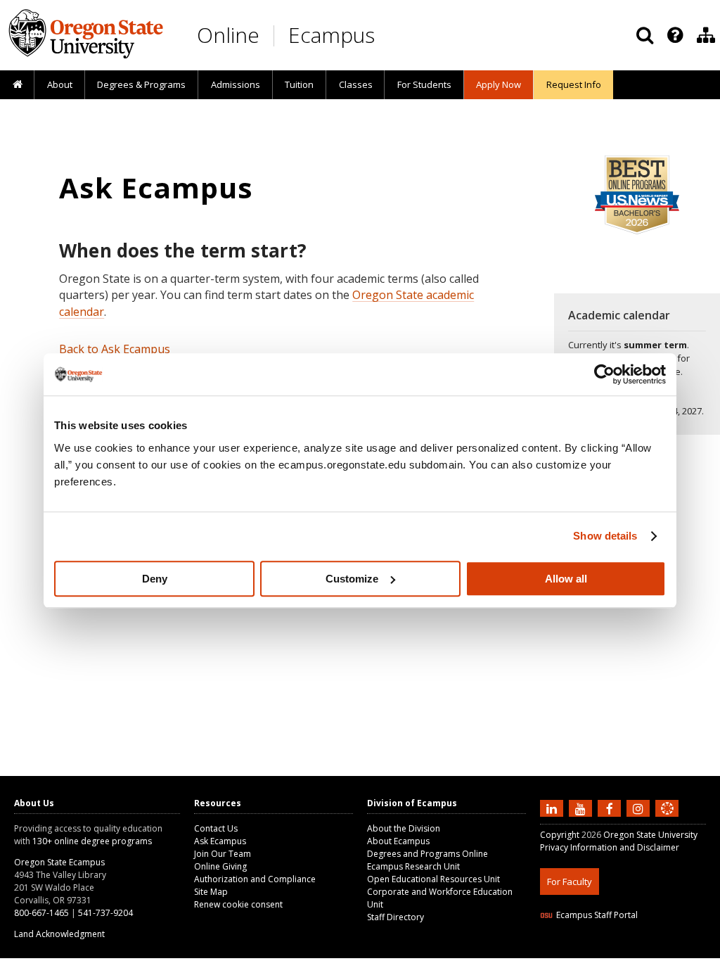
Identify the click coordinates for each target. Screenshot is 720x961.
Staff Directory (395, 917)
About (59, 84)
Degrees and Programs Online (427, 854)
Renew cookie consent (238, 904)
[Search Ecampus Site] (644, 35)
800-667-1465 (41, 913)
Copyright (559, 835)
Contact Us (216, 828)
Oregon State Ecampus (59, 862)
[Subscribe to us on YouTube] (582, 808)
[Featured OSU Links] (675, 35)
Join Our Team (222, 854)
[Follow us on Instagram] (639, 808)
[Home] (17, 85)
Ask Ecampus (220, 841)
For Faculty (569, 881)
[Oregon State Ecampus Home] (276, 35)
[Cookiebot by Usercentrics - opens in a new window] (604, 374)
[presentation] (674, 35)
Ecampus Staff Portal (597, 915)
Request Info (573, 84)
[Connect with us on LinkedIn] (553, 808)
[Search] (644, 35)
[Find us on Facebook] (611, 808)
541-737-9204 (105, 913)
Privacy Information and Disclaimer (609, 847)
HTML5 (618, 949)
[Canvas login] (667, 820)
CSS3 (650, 949)
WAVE (680, 949)
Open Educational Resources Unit (433, 879)
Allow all (566, 579)
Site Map (211, 892)
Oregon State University (650, 835)
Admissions (235, 84)
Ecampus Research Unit (413, 866)
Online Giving (220, 866)
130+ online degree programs (92, 841)
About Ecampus (398, 841)
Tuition (299, 84)
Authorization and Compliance (255, 879)
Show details (605, 536)
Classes (356, 84)
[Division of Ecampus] (706, 35)
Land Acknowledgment (59, 934)
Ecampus (331, 34)
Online (228, 34)
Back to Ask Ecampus (114, 349)
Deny (154, 579)
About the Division (403, 828)
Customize (352, 579)
